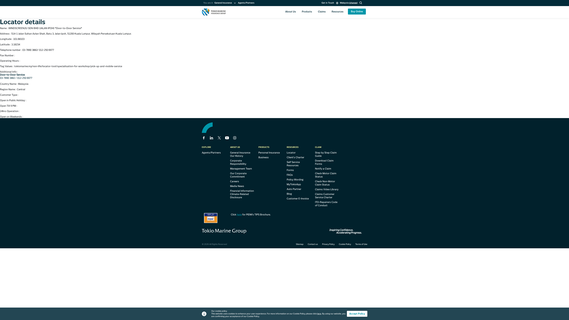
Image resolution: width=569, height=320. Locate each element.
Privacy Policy (328, 244)
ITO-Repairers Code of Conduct (326, 204)
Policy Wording (295, 179)
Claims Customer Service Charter (324, 196)
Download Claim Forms (324, 162)
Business (263, 157)
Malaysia (348, 3)
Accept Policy (357, 313)
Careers (234, 181)
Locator (291, 152)
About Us (290, 11)
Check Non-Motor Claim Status (325, 183)
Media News (237, 186)
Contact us (313, 244)
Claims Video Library (326, 189)
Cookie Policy (345, 244)
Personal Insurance (269, 152)
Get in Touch (328, 3)
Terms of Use (361, 244)
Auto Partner (294, 189)
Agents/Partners (246, 3)
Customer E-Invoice (298, 198)
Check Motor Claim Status (325, 175)
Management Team (241, 168)
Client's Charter (295, 157)
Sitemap (299, 244)
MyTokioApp (294, 184)
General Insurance (240, 152)
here (239, 214)
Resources (337, 11)
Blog (289, 193)
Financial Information (242, 190)
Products (307, 11)
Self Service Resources (293, 164)
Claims (322, 11)
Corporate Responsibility (238, 162)
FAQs (290, 174)
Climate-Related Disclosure (239, 196)
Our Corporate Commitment (238, 175)
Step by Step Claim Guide (326, 154)
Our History (236, 156)
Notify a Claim (323, 168)
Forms (290, 170)
